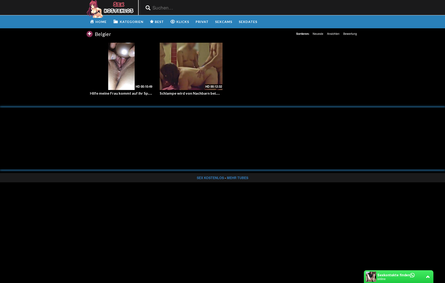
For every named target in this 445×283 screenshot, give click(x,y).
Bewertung (350, 33)
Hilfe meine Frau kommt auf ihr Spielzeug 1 (126, 93)
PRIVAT (202, 22)
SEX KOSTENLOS (210, 177)
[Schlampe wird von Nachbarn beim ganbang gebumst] (191, 66)
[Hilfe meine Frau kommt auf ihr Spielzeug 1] (121, 66)
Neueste (318, 33)
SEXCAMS (223, 22)
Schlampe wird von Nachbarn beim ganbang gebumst (205, 93)
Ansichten (333, 33)
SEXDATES (248, 22)
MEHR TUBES (237, 177)
